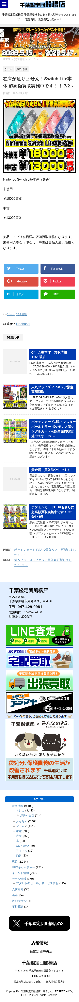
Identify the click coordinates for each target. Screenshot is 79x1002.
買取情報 (21, 314)
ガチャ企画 (27, 815)
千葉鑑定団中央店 (39, 951)
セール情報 (19, 878)
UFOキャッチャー (23, 867)
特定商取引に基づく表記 (27, 981)
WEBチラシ (19, 900)
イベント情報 (20, 873)
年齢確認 (17, 906)
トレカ (20, 810)
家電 (19, 831)
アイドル (21, 850)
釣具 (19, 855)
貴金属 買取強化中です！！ (52, 470)
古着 (19, 836)
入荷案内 (17, 889)
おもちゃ (21, 821)
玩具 (15, 861)
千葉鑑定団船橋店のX (44, 923)
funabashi (23, 324)
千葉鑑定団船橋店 (39, 962)
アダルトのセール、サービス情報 (37, 883)
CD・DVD (22, 845)
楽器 (15, 895)
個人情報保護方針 (55, 981)
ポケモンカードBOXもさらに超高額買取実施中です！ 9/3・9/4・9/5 (53, 511)
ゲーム (11, 314)
